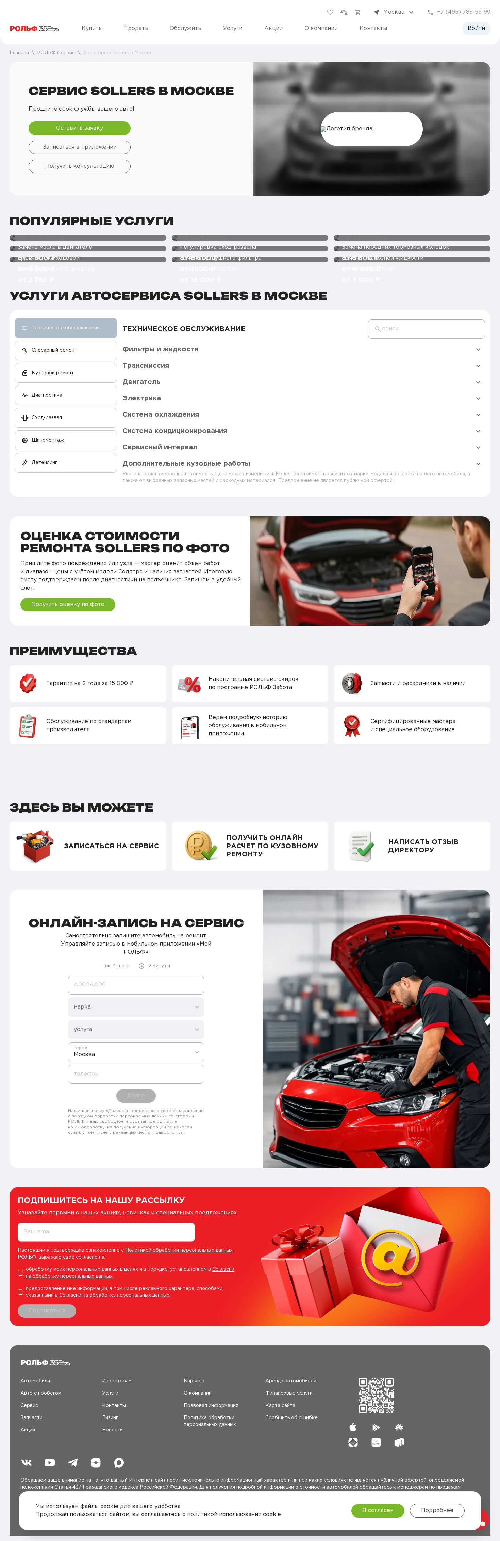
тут (179, 1132)
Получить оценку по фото (67, 604)
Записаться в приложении (80, 147)
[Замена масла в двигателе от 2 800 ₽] (88, 238)
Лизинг (110, 1418)
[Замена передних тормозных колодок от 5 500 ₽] (412, 238)
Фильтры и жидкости (160, 349)
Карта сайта (280, 1406)
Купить (92, 28)
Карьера (194, 1381)
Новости (112, 1430)
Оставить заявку (79, 128)
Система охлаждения (160, 415)
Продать (135, 28)
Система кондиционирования (174, 431)
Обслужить (185, 28)
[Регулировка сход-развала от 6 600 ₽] (250, 238)
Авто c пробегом (40, 1393)
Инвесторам (117, 1381)
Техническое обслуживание (184, 329)
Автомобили (35, 1381)
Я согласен (378, 1510)
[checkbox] (129, 1273)
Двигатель (141, 382)
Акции (273, 28)
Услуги (233, 28)
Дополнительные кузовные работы (186, 464)
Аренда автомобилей (290, 1381)
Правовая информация (211, 1406)
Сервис (29, 1406)
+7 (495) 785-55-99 (463, 12)
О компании (321, 28)
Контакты (373, 28)
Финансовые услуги (289, 1393)
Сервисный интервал (159, 447)
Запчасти (31, 1418)
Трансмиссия (145, 366)
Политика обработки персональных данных (210, 1421)
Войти (476, 28)
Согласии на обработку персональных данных (114, 1295)
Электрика (141, 398)
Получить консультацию (79, 166)
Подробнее (437, 1510)
